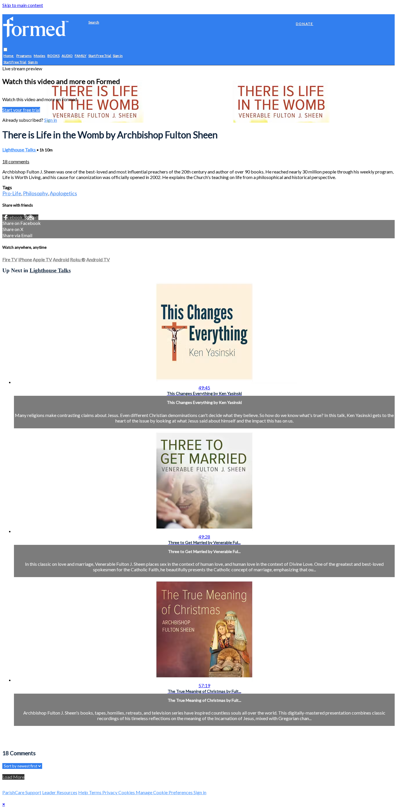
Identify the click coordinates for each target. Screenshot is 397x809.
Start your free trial (21, 109)
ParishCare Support (21, 792)
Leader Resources (59, 792)
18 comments (15, 161)
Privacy (110, 792)
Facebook (13, 217)
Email (32, 217)
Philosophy (35, 193)
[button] (5, 50)
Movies (39, 56)
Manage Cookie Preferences (165, 792)
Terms (95, 792)
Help (83, 792)
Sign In (33, 62)
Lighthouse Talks (19, 149)
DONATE (304, 24)
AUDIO (67, 56)
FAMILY (80, 56)
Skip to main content (22, 5)
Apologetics (63, 193)
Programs (24, 56)
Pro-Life (11, 193)
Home (8, 56)
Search (93, 22)
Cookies (127, 792)
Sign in (118, 56)
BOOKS (53, 56)
